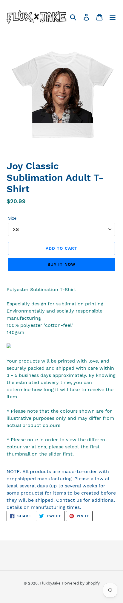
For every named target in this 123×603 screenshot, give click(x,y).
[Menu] (112, 17)
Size (12, 218)
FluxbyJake (50, 583)
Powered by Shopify (81, 583)
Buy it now (61, 264)
